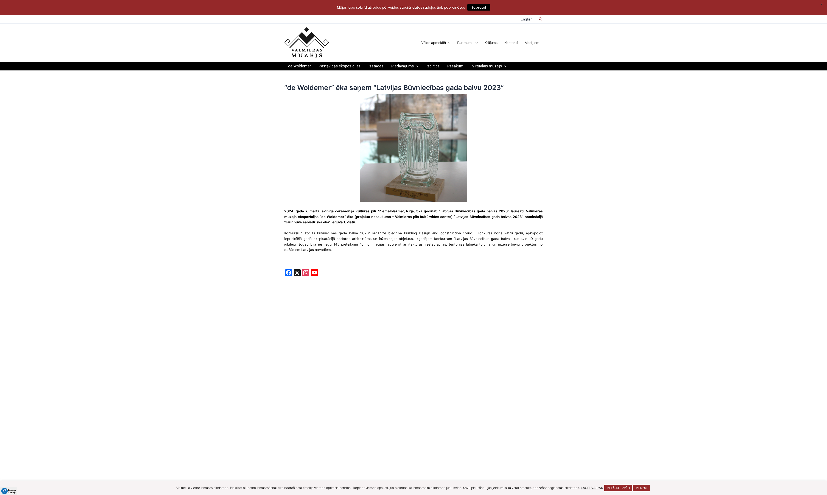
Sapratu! (478, 7)
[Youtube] (314, 273)
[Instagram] (306, 273)
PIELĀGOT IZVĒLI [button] (618, 488)
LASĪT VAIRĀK (592, 488)
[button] (8, 491)
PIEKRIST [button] (642, 488)
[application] (448, 42)
